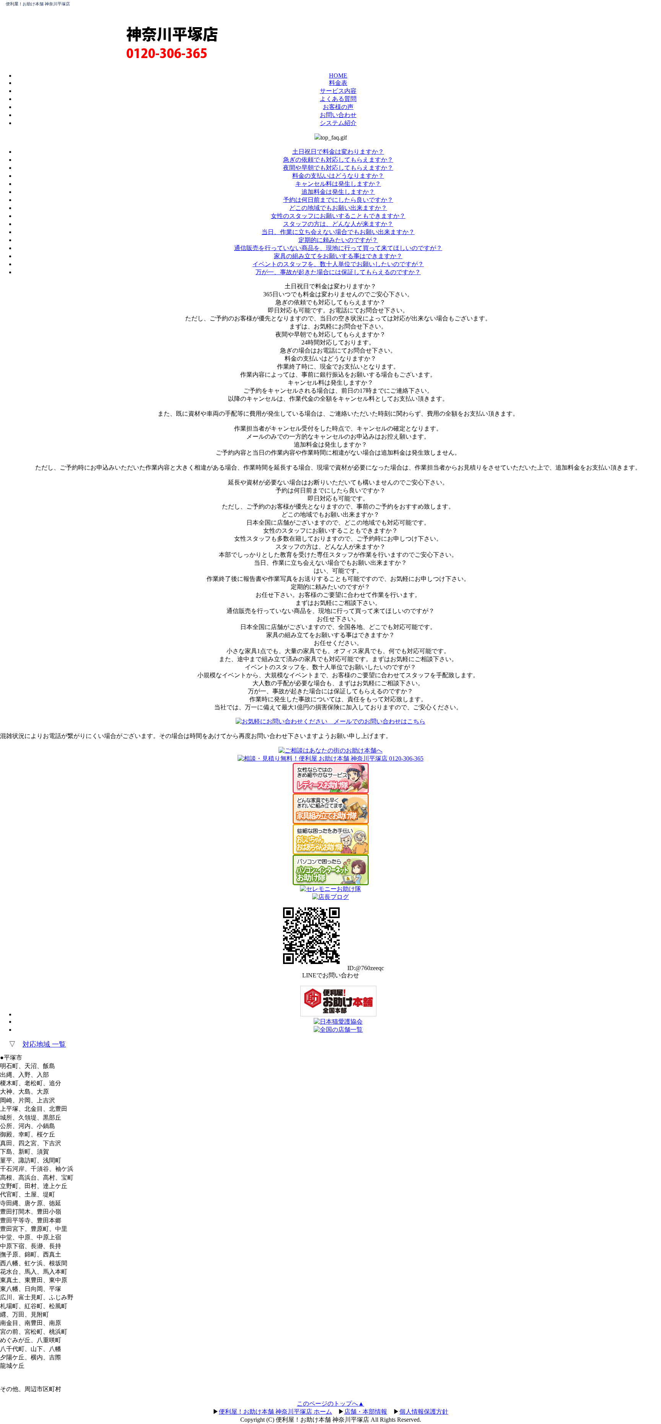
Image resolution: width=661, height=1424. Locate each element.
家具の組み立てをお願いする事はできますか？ (338, 256)
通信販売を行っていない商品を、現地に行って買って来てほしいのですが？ (338, 248)
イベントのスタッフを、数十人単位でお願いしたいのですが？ (338, 264)
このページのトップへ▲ (330, 1403)
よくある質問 (338, 99)
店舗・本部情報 (365, 1411)
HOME (338, 75)
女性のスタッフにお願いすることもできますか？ (338, 216)
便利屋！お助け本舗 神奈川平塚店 (38, 4)
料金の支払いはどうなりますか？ (338, 175)
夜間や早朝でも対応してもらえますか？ (338, 167)
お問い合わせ (338, 115)
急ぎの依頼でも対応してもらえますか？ (338, 159)
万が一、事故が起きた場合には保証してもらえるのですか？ (338, 272)
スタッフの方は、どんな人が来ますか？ (338, 224)
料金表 (338, 83)
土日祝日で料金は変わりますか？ (338, 151)
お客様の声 (338, 107)
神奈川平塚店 (172, 33)
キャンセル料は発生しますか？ (338, 183)
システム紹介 (338, 123)
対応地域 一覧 (44, 1044)
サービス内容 (338, 91)
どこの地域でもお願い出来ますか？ (338, 208)
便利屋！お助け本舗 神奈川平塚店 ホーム (275, 1411)
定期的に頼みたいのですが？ (338, 240)
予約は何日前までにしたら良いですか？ (338, 200)
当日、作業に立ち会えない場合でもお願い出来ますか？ (338, 232)
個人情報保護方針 (423, 1411)
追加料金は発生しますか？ (338, 192)
